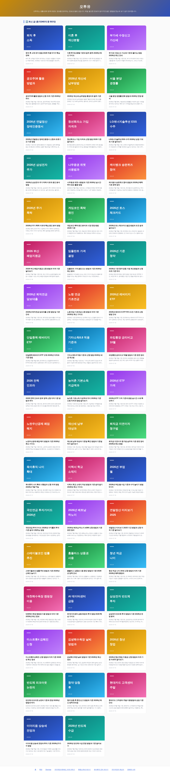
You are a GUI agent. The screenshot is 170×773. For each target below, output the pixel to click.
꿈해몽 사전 (131, 769)
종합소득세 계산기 (84, 769)
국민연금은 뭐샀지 (118, 769)
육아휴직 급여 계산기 (101, 769)
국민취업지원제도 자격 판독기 (64, 769)
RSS (40, 769)
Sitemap (48, 769)
